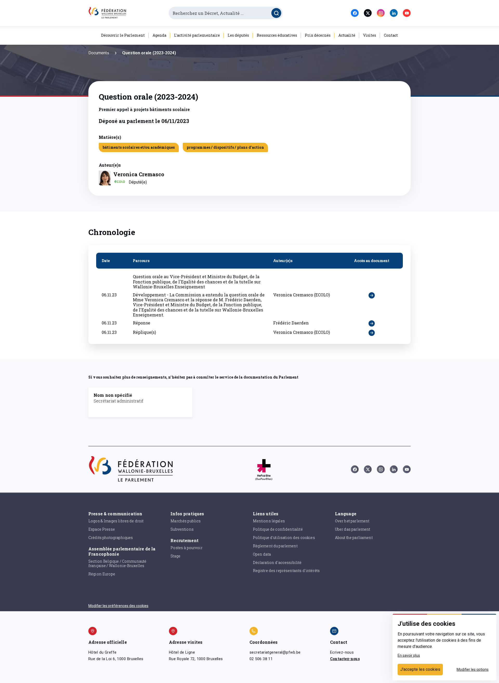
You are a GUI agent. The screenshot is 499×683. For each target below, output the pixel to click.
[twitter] (368, 13)
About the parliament (354, 537)
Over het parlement (352, 520)
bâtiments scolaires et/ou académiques (139, 147)
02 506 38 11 (261, 658)
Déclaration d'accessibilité (277, 562)
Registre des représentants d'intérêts (286, 570)
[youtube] (407, 13)
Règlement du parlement (275, 545)
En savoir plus (409, 655)
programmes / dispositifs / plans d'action (225, 147)
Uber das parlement (352, 529)
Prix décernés (318, 35)
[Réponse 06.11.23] (372, 323)
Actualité (346, 35)
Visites (369, 35)
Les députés (238, 35)
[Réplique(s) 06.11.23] (372, 333)
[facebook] (355, 13)
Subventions (182, 529)
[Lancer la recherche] (276, 13)
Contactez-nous (345, 658)
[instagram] (381, 13)
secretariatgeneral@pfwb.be (275, 652)
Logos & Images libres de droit (116, 520)
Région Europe (101, 573)
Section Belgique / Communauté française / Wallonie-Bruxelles (117, 563)
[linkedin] (394, 13)
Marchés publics (185, 520)
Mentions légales (269, 520)
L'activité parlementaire (197, 35)
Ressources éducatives (277, 35)
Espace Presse (101, 529)
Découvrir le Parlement (123, 35)
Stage (175, 556)
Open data (262, 554)
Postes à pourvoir (186, 547)
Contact (391, 35)
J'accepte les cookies (420, 669)
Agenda (159, 35)
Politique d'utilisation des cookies (284, 537)
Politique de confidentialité (278, 529)
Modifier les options (473, 669)
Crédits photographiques (110, 537)
